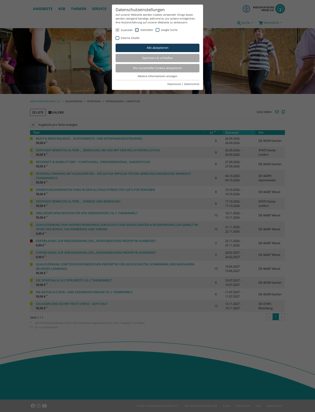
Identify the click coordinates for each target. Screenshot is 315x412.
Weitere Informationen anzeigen (157, 76)
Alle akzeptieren (157, 48)
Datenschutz (191, 84)
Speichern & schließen (157, 58)
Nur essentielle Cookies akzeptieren (157, 68)
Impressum (174, 84)
